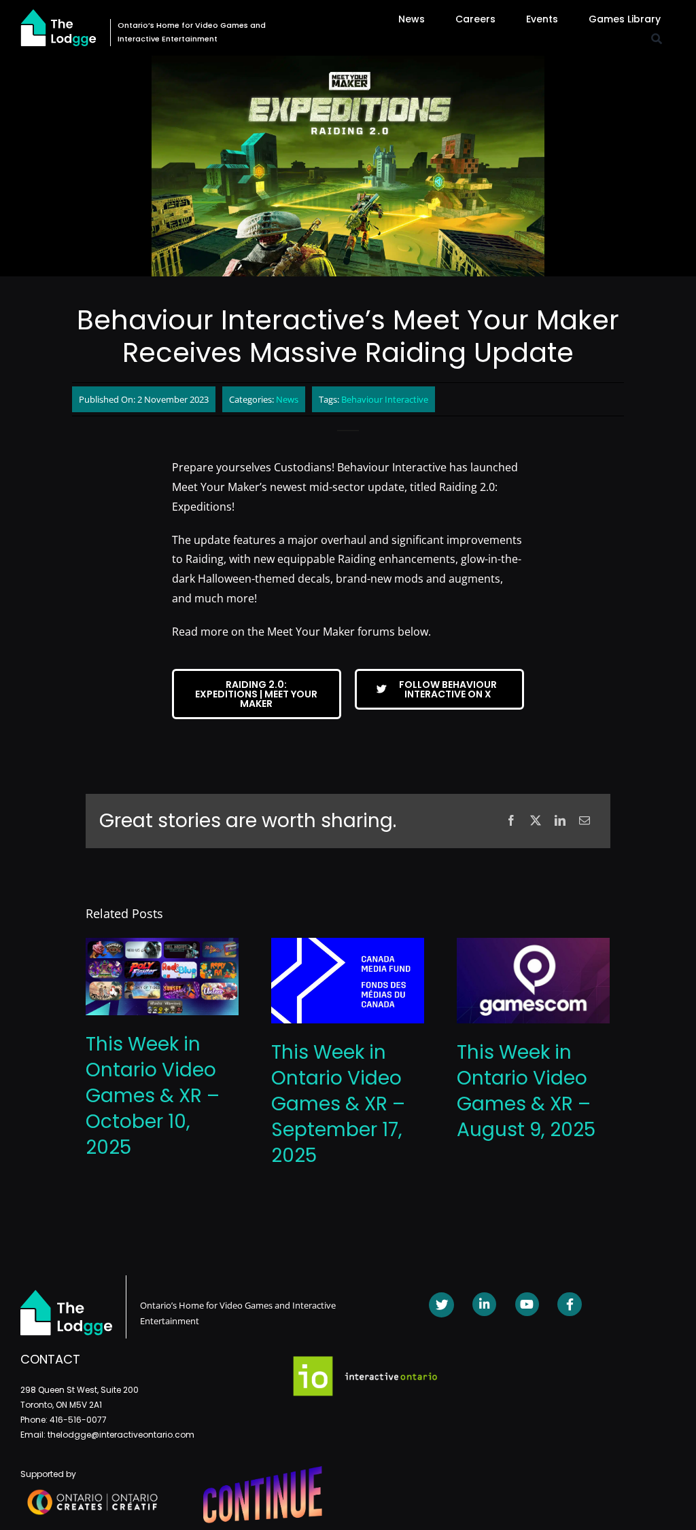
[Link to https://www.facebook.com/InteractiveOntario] (569, 1304)
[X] (535, 821)
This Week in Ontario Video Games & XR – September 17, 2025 (338, 1104)
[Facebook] (511, 821)
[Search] (657, 39)
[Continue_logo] (262, 1471)
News (287, 399)
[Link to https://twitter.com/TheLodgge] (441, 1304)
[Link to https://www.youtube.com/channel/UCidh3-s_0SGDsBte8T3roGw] (527, 1304)
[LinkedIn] (560, 821)
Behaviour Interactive (384, 399)
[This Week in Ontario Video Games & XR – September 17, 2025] (347, 945)
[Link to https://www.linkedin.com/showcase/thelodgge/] (484, 1304)
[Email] (584, 821)
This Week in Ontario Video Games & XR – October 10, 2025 (153, 1096)
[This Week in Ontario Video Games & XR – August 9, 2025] (533, 945)
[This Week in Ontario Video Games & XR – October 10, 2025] (162, 945)
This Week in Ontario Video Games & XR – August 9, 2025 (526, 1091)
